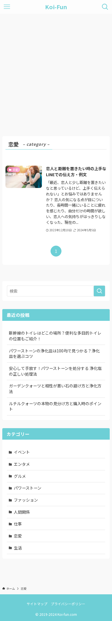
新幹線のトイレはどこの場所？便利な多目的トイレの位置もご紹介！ (55, 335)
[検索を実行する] (99, 291)
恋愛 (18, 536)
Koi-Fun (56, 7)
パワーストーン (27, 488)
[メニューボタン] (7, 7)
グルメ (20, 476)
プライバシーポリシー (68, 603)
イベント (22, 452)
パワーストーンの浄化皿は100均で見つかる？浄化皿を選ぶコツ (54, 353)
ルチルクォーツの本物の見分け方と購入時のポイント (55, 406)
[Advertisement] (56, 73)
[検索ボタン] (105, 7)
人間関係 (22, 512)
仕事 (18, 524)
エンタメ (22, 464)
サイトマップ (37, 603)
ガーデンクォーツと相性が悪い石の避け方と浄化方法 (55, 388)
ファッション (26, 500)
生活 (18, 548)
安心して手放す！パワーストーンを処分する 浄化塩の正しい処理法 (55, 371)
